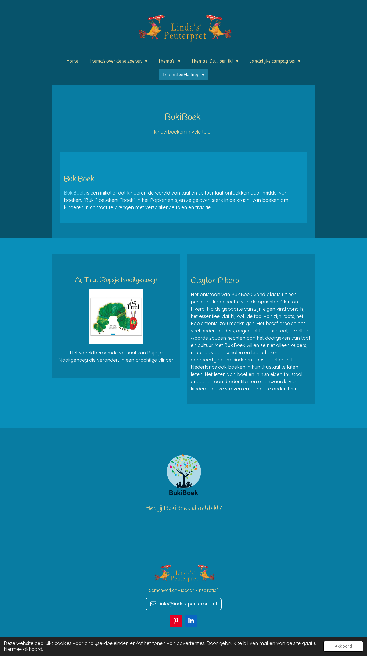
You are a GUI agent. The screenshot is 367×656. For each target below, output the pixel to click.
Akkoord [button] (343, 646)
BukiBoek (74, 193)
